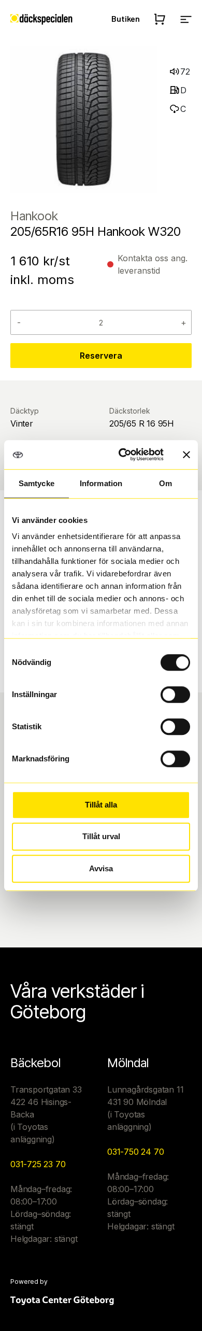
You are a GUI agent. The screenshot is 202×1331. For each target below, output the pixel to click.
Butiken (125, 18)
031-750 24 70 (135, 1151)
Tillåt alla (101, 804)
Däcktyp (24, 410)
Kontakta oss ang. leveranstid (152, 264)
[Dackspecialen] (41, 18)
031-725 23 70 (37, 1164)
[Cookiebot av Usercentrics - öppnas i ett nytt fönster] (122, 454)
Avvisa (101, 868)
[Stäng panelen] (186, 454)
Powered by (29, 1281)
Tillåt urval (101, 836)
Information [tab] (101, 483)
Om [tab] (165, 483)
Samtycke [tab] (36, 483)
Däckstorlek (129, 410)
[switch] (175, 694)
